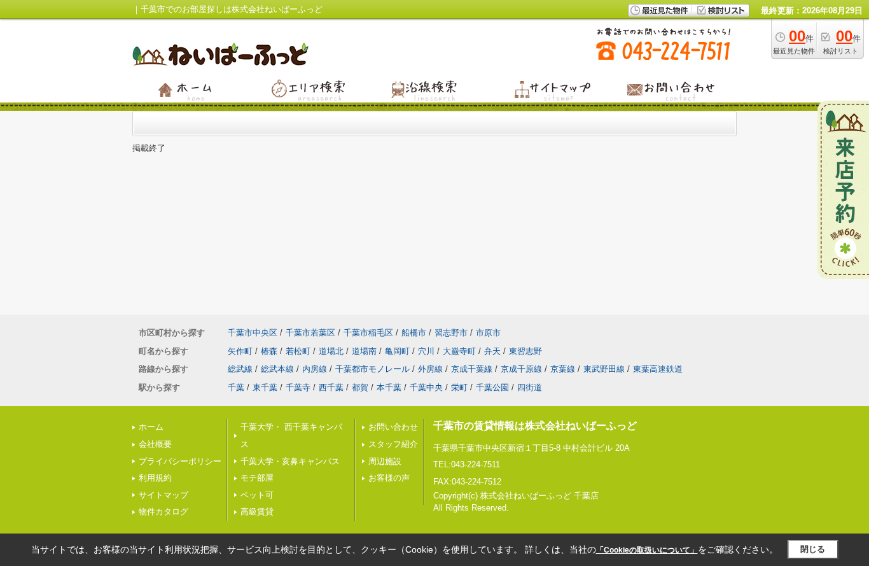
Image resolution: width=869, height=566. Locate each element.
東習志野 (525, 351)
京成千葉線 (471, 369)
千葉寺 (298, 387)
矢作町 (240, 351)
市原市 (488, 332)
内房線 (314, 369)
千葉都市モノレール (372, 369)
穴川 (426, 351)
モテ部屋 (257, 478)
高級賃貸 (257, 511)
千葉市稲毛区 (368, 332)
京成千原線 (521, 369)
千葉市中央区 (252, 332)
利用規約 (155, 478)
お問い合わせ (393, 427)
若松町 (298, 351)
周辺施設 (384, 461)
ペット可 (257, 495)
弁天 (492, 351)
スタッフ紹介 (393, 444)
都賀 (360, 387)
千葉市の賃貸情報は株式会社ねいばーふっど (535, 425)
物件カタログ (163, 511)
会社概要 (155, 444)
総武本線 (277, 369)
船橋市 (413, 332)
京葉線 (562, 369)
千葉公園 (492, 387)
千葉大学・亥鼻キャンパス (290, 461)
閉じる (812, 549)
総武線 (240, 369)
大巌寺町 (459, 351)
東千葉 (265, 387)
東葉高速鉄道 (658, 369)
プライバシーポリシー (180, 461)
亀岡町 (397, 351)
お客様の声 (389, 478)
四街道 (529, 387)
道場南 (364, 351)
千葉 (236, 387)
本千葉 (389, 387)
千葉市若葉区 (310, 332)
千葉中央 (426, 387)
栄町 (459, 387)
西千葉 (331, 387)
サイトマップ (163, 495)
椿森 (269, 351)
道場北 (331, 351)
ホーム (151, 427)
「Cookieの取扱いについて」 (647, 550)
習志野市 (451, 332)
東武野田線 (604, 369)
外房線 (430, 369)
